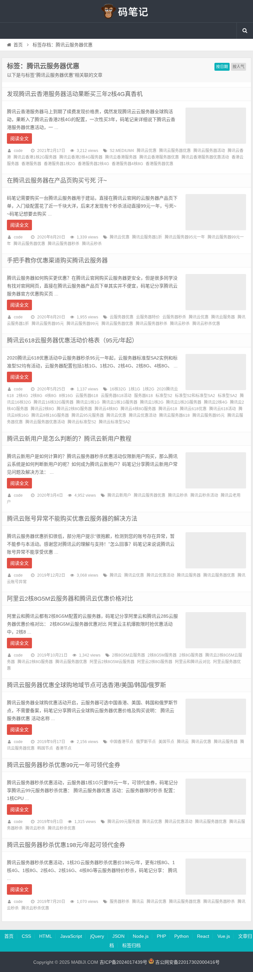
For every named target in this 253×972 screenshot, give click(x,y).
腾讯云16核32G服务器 (53, 402)
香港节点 (63, 748)
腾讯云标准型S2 (82, 422)
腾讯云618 (167, 409)
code (18, 150)
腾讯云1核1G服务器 (119, 402)
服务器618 (143, 395)
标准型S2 (163, 395)
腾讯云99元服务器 (123, 821)
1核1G (134, 389)
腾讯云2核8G (42, 409)
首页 (18, 44)
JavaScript (71, 936)
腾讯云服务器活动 (209, 150)
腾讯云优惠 (146, 150)
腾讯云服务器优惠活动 (45, 422)
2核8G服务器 (191, 655)
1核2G (148, 389)
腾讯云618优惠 (193, 409)
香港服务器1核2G (59, 164)
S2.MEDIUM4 (122, 150)
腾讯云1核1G (87, 402)
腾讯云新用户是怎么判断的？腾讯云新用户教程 (69, 439)
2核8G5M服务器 (162, 655)
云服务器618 (86, 395)
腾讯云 (116, 575)
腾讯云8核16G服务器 (50, 415)
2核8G (36, 395)
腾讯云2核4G (215, 402)
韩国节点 (45, 748)
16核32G (118, 389)
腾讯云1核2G (151, 402)
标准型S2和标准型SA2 (195, 395)
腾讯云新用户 (119, 495)
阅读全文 (19, 138)
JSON (118, 936)
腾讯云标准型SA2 (114, 422)
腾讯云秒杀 (92, 243)
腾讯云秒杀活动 (204, 495)
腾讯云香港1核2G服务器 (35, 157)
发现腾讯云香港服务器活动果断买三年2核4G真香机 (75, 94)
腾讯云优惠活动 (142, 415)
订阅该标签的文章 (21, 72)
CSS (26, 936)
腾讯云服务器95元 (48, 323)
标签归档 (131, 945)
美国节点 (166, 741)
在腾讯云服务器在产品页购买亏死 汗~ (57, 180)
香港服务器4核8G (127, 164)
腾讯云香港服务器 (121, 157)
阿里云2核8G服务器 (154, 662)
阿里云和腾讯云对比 (193, 662)
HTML (45, 936)
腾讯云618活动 (222, 409)
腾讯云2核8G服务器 (74, 409)
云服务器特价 (148, 317)
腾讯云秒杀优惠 (206, 323)
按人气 (238, 66)
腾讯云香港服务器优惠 (159, 157)
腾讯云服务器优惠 (175, 150)
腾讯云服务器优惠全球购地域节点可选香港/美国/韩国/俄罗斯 (86, 685)
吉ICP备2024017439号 (123, 962)
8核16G (66, 395)
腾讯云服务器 (223, 317)
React (203, 936)
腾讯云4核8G (106, 409)
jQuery (97, 936)
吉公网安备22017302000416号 (187, 962)
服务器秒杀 (119, 901)
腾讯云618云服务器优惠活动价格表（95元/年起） (72, 340)
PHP (161, 936)
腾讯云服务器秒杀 (63, 243)
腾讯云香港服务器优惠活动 (205, 157)
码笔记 (126, 11)
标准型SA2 (227, 395)
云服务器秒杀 (174, 317)
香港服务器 (31, 164)
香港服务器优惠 (159, 164)
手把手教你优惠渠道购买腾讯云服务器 (57, 260)
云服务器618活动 (116, 395)
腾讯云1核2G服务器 (183, 402)
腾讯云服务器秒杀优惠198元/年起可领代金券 (66, 845)
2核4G (22, 395)
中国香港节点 (121, 741)
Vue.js (223, 936)
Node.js (141, 936)
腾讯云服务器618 (174, 415)
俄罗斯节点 (146, 741)
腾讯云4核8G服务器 (138, 409)
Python (181, 936)
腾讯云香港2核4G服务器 (80, 157)
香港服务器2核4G (93, 164)
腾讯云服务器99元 (83, 323)
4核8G (50, 395)
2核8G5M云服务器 (128, 655)
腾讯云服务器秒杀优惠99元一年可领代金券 (63, 765)
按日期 (222, 66)
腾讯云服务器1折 (147, 237)
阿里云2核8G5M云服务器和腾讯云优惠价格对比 (70, 598)
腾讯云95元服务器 (87, 415)
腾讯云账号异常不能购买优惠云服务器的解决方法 (72, 518)
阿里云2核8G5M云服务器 (112, 662)
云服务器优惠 (121, 317)
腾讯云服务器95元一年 (185, 237)
